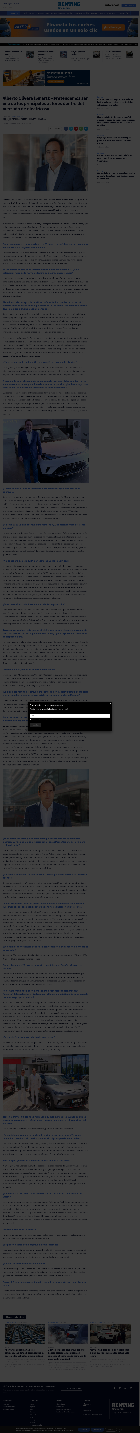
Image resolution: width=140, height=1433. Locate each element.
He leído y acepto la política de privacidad (42, 720)
